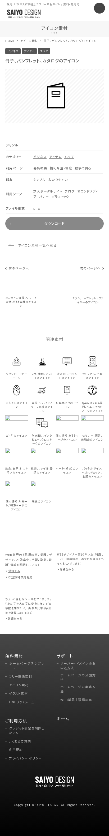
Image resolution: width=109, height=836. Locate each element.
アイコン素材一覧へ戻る (37, 245)
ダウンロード (54, 223)
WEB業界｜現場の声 (76, 699)
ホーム (63, 718)
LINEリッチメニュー (23, 701)
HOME (10, 41)
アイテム (55, 156)
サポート (65, 656)
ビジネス (40, 156)
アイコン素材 (29, 41)
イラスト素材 (18, 693)
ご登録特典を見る (20, 577)
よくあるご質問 (20, 741)
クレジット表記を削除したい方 (26, 730)
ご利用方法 (16, 720)
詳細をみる (67, 569)
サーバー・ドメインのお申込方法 (78, 665)
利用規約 (16, 749)
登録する (14, 571)
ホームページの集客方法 (78, 688)
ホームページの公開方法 (78, 677)
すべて (69, 156)
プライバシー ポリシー (25, 758)
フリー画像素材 (20, 676)
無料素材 (14, 656)
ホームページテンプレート (26, 665)
